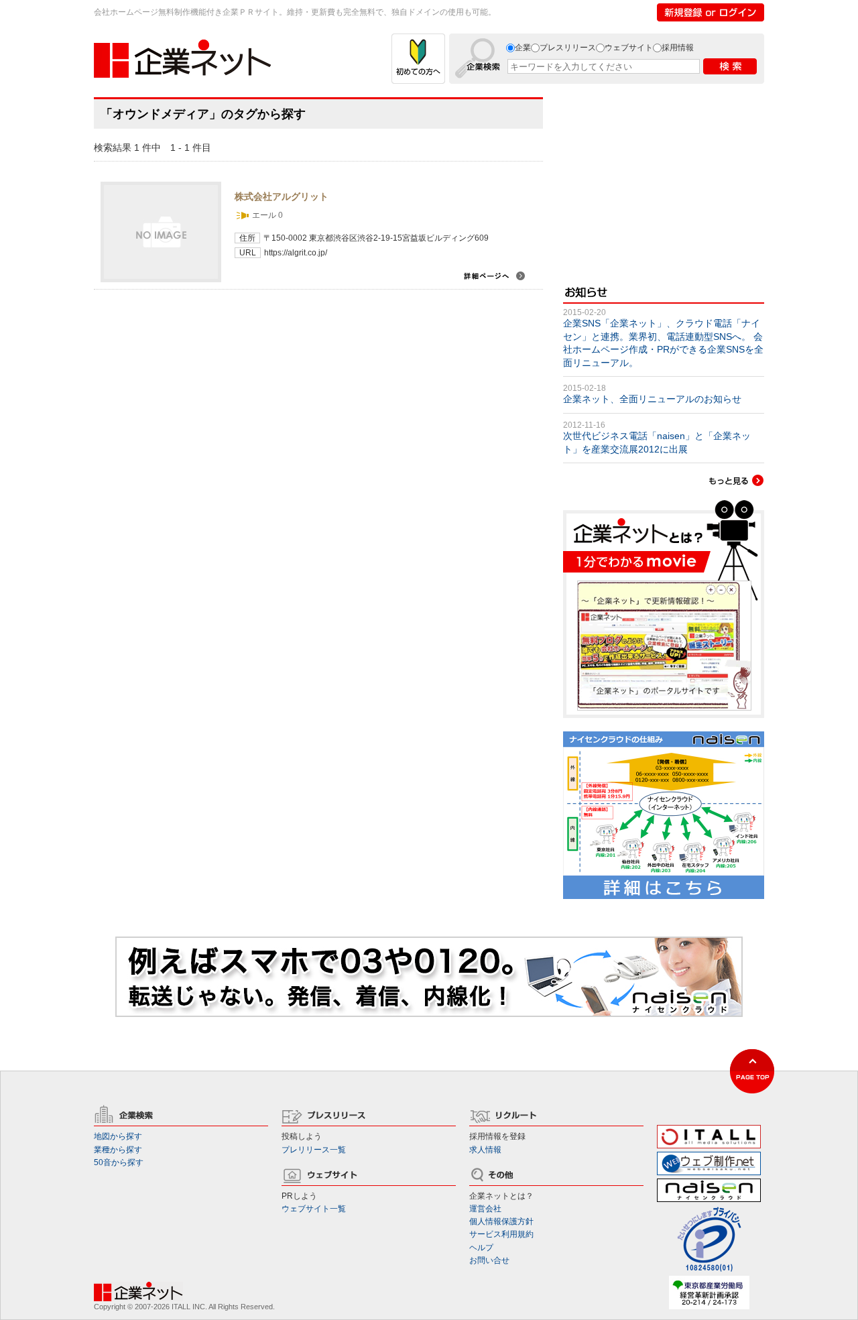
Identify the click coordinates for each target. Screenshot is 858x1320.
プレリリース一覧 (314, 1149)
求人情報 (485, 1149)
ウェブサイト (629, 47)
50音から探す (118, 1162)
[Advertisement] (663, 181)
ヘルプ (481, 1247)
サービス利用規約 (501, 1234)
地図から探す (118, 1136)
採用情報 (678, 47)
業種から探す (118, 1149)
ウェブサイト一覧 (314, 1208)
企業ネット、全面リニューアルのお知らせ (652, 399)
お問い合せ (489, 1260)
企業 (523, 47)
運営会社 (485, 1208)
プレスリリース (568, 47)
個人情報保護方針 (501, 1221)
